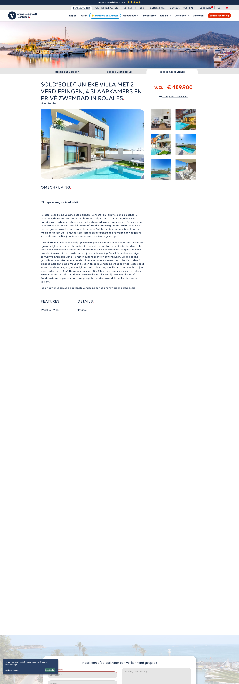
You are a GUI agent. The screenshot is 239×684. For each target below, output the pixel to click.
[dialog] (30, 666)
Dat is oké (49, 670)
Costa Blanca (172, 71)
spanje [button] (164, 15)
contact (175, 7)
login (142, 7)
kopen (72, 15)
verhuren (198, 15)
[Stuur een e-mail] (219, 8)
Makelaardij (81, 7)
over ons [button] (188, 7)
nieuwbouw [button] (130, 15)
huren (84, 15)
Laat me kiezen (12, 670)
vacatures (205, 7)
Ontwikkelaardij (106, 7)
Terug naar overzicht (175, 96)
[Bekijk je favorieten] (227, 8)
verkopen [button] (181, 15)
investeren (149, 15)
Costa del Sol (119, 71)
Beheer (128, 7)
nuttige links (157, 7)
